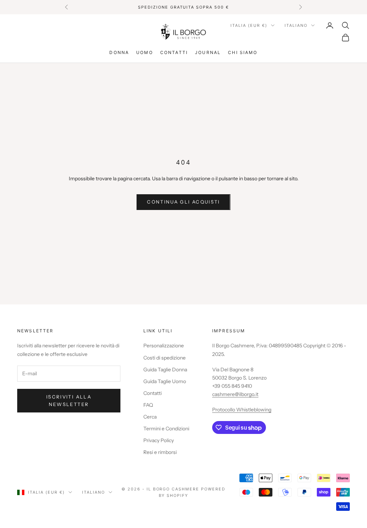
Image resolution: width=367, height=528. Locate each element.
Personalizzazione (163, 345)
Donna (119, 52)
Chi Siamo (242, 52)
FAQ (148, 405)
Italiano (296, 25)
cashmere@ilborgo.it (235, 394)
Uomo (144, 52)
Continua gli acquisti (183, 202)
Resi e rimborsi (160, 452)
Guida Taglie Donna (165, 369)
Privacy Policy (158, 440)
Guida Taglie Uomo (164, 381)
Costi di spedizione (164, 358)
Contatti (174, 52)
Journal (208, 52)
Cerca (150, 417)
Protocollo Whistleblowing (241, 409)
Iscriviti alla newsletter (68, 400)
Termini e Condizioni (166, 428)
